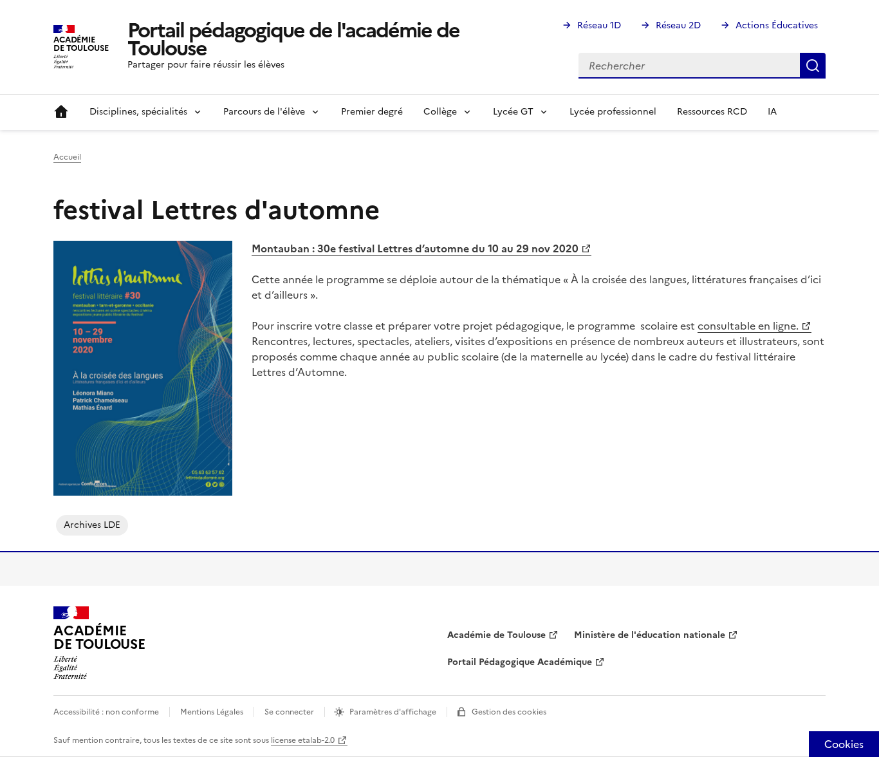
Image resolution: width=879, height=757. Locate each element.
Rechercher (813, 66)
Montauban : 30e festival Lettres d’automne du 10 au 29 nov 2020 (415, 248)
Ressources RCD (712, 111)
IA (772, 111)
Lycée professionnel (612, 111)
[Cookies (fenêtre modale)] (844, 744)
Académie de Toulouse (496, 635)
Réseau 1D (599, 25)
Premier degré (372, 111)
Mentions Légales (211, 712)
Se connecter (289, 712)
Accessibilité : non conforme (106, 712)
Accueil (61, 112)
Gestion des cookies (509, 712)
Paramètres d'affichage (392, 712)
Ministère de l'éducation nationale (649, 635)
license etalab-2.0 (303, 740)
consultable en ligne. (748, 325)
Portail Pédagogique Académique (519, 662)
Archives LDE (92, 525)
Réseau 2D (678, 25)
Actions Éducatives (777, 25)
